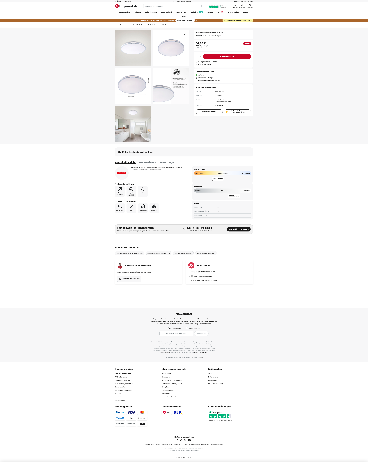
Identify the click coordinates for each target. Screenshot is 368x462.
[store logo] (126, 6)
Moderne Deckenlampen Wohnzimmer (130, 253)
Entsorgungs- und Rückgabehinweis (212, 444)
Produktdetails (147, 162)
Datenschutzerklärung (200, 352)
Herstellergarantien (122, 397)
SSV (185, 20)
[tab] (125, 162)
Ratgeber (174, 397)
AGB (210, 374)
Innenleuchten (132, 25)
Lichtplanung (166, 387)
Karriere (165, 383)
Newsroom (166, 393)
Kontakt (118, 393)
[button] (133, 86)
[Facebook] (178, 440)
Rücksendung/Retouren (124, 383)
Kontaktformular (165, 352)
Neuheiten (196, 12)
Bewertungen (167, 162)
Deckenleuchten (141, 25)
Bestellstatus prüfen (122, 380)
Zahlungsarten (120, 387)
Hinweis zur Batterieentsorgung (191, 444)
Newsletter (166, 377)
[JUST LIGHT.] (122, 173)
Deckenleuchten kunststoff (206, 253)
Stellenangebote (175, 383)
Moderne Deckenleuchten (183, 253)
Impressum (212, 380)
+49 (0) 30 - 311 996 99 (199, 228)
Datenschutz (213, 377)
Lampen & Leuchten (121, 25)
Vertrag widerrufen (123, 374)
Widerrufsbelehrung (215, 383)
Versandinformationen (123, 390)
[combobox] (173, 6)
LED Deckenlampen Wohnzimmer (158, 253)
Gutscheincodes (168, 390)
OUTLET (246, 12)
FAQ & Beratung (121, 377)
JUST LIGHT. (219, 91)
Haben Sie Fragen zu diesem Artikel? (238, 111)
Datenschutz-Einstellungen (153, 444)
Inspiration (166, 397)
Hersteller (200, 357)
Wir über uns (166, 374)
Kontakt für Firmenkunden (239, 229)
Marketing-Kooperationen (172, 380)
